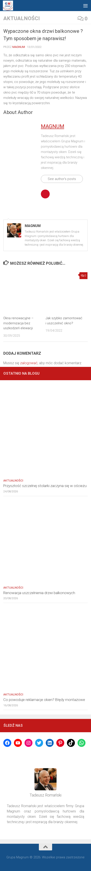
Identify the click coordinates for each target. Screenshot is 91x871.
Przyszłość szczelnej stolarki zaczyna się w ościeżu (45, 485)
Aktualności (21, 18)
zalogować (29, 363)
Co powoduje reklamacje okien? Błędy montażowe (44, 699)
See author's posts (62, 179)
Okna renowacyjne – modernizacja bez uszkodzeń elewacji (18, 323)
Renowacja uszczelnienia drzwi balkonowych (39, 593)
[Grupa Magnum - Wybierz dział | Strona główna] (8, 6)
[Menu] (85, 5)
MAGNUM (18, 47)
